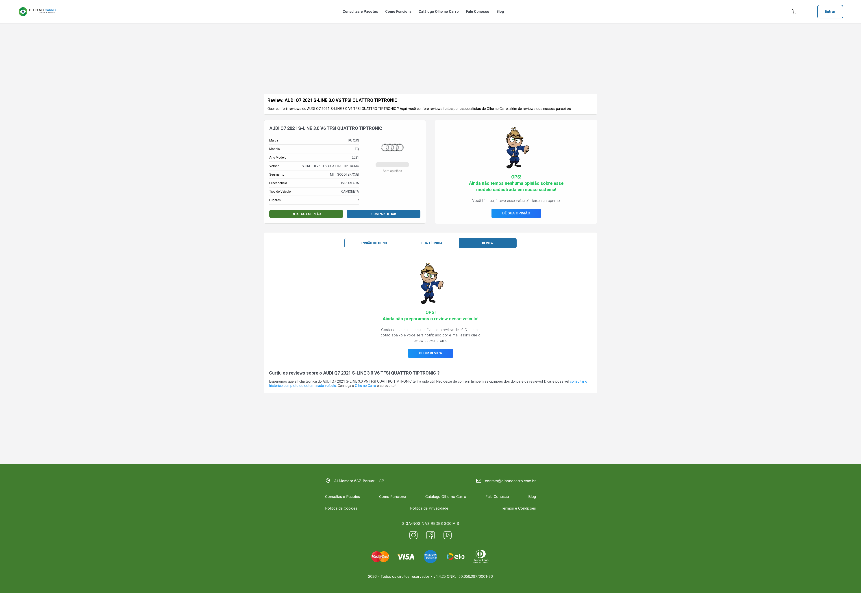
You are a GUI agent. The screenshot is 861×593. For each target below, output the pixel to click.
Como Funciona (398, 11)
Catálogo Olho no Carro (439, 11)
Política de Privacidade (429, 508)
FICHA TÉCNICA (430, 243)
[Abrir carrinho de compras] (794, 11)
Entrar (830, 11)
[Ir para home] (37, 11)
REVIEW (487, 243)
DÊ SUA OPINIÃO (516, 213)
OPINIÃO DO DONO (373, 243)
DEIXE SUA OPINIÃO (306, 214)
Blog (500, 11)
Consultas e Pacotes (360, 11)
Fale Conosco (477, 11)
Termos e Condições (518, 508)
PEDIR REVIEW (430, 353)
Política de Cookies (341, 508)
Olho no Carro (365, 386)
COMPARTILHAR (383, 214)
